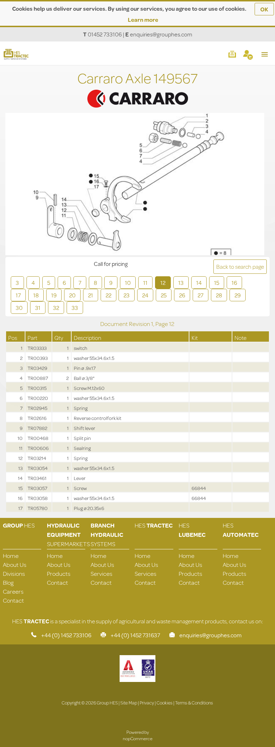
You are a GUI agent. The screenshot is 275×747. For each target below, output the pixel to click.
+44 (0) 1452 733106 (66, 635)
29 (238, 295)
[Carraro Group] (137, 89)
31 (37, 307)
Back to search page (240, 266)
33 (75, 307)
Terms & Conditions (194, 702)
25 (164, 295)
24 (145, 295)
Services (101, 573)
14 (199, 282)
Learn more (143, 19)
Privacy (147, 702)
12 (162, 282)
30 (19, 307)
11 (145, 282)
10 (128, 282)
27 (200, 295)
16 (234, 282)
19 (54, 295)
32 (56, 307)
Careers (13, 591)
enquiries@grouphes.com (161, 34)
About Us (14, 564)
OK (264, 9)
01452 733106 (105, 34)
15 (216, 282)
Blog (8, 582)
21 (90, 295)
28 (219, 295)
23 (127, 295)
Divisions (14, 573)
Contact (13, 600)
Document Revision (125, 323)
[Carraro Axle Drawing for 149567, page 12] (134, 185)
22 (108, 295)
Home (11, 555)
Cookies (164, 702)
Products (59, 573)
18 (36, 295)
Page (162, 323)
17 (18, 295)
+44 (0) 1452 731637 (135, 635)
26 (182, 295)
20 (72, 295)
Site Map (128, 702)
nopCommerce (138, 738)
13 (181, 282)
